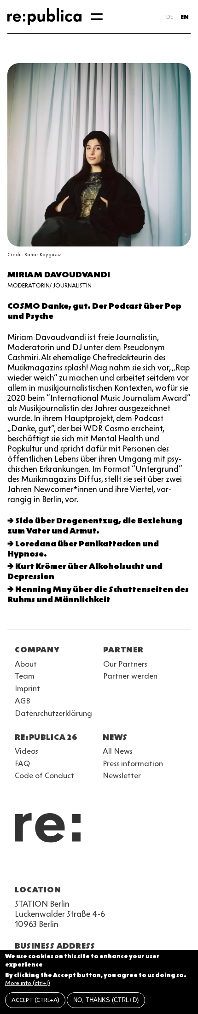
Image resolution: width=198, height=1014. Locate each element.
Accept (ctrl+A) (35, 999)
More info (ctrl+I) (27, 982)
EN (185, 16)
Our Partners (125, 663)
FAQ (22, 763)
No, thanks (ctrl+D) (106, 999)
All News (118, 751)
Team (25, 675)
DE (169, 16)
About (26, 663)
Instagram (36, 867)
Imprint (27, 688)
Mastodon (70, 867)
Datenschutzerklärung (53, 713)
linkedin (86, 867)
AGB (22, 700)
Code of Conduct (44, 775)
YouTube (20, 867)
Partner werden (130, 675)
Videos (26, 751)
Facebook (136, 867)
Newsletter (122, 775)
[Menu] (96, 16)
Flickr (103, 867)
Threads (119, 867)
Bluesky (53, 867)
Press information (133, 763)
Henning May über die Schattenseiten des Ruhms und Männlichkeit (98, 594)
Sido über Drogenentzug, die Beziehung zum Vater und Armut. (94, 526)
